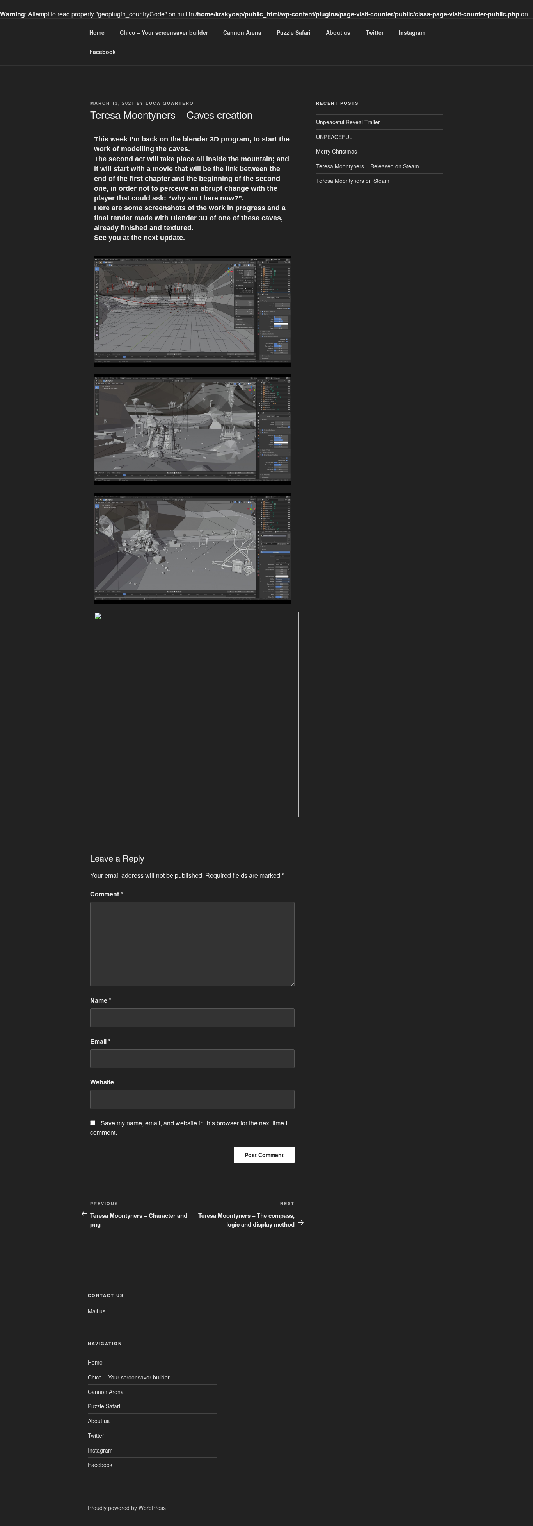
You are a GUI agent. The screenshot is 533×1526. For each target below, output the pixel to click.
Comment (106, 893)
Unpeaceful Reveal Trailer (348, 122)
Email (100, 1041)
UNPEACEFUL (334, 137)
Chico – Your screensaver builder (164, 32)
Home (97, 32)
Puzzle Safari (294, 32)
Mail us (96, 1311)
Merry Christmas (336, 151)
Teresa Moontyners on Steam (352, 180)
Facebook (102, 51)
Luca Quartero (170, 103)
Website (102, 1081)
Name (100, 1000)
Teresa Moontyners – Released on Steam (367, 166)
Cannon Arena (242, 32)
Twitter (375, 32)
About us (338, 32)
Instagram (412, 32)
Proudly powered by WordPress (127, 1508)
